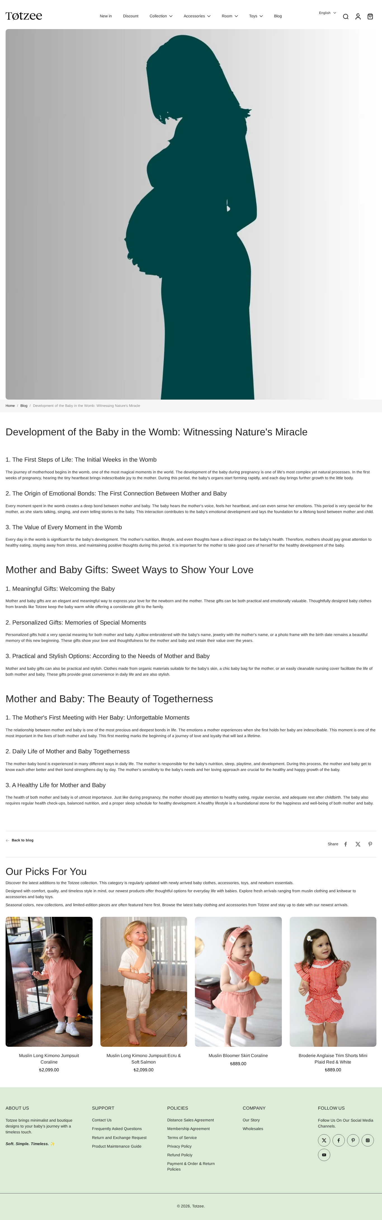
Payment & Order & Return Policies (191, 1166)
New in (106, 16)
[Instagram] (368, 1140)
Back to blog (23, 840)
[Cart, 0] (370, 16)
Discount (130, 16)
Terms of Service (182, 1137)
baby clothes (360, 601)
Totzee (198, 1206)
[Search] (345, 16)
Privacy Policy (179, 1146)
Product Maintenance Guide (117, 1146)
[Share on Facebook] (345, 844)
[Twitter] (324, 1140)
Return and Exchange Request (119, 1137)
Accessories (194, 16)
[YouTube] (324, 1155)
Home (10, 406)
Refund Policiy (179, 1155)
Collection (158, 16)
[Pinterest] (353, 1140)
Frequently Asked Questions (117, 1129)
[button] (40, 1108)
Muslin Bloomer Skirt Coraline (238, 1055)
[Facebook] (339, 1140)
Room (227, 16)
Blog (278, 16)
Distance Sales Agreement (190, 1120)
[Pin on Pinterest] (370, 844)
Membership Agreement (188, 1129)
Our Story (251, 1120)
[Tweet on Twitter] (358, 844)
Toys (253, 16)
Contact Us (102, 1120)
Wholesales (253, 1129)
